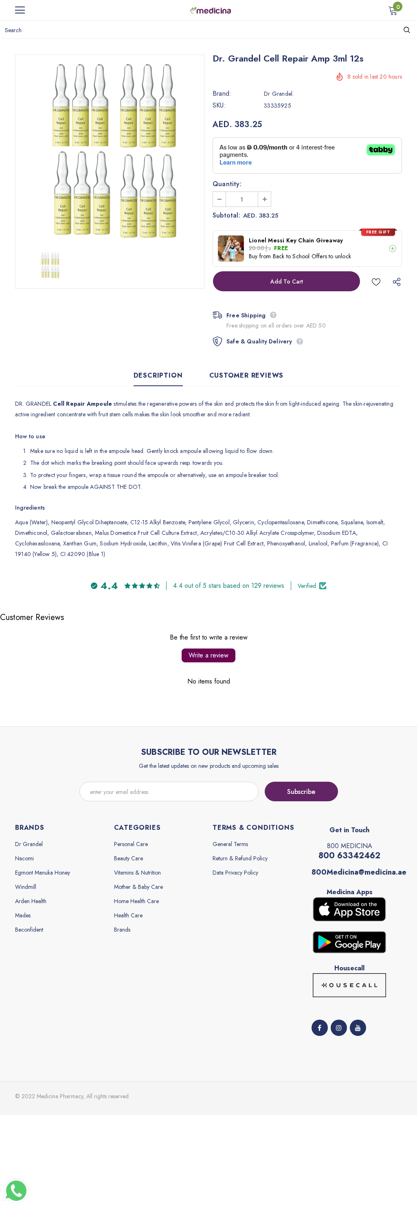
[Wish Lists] (376, 281)
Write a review (208, 655)
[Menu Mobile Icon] (20, 10)
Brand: (222, 93)
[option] (110, 149)
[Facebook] (320, 1028)
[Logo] (210, 9)
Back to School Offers (300, 256)
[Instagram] (339, 1028)
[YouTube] (358, 1028)
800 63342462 (349, 856)
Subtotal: (226, 215)
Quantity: (227, 184)
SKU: (219, 105)
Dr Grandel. (279, 94)
